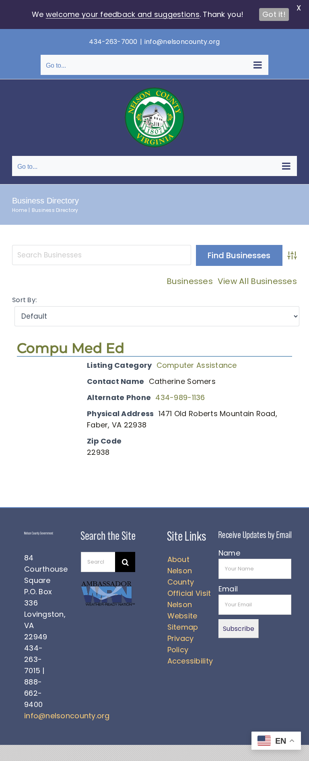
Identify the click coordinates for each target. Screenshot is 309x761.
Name (229, 553)
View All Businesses (257, 281)
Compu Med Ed (70, 348)
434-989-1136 (180, 397)
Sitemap (182, 627)
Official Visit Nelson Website (189, 604)
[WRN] (108, 584)
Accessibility (190, 661)
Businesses (190, 281)
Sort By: (24, 300)
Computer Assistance (197, 365)
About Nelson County (180, 570)
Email (228, 589)
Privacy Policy (180, 644)
